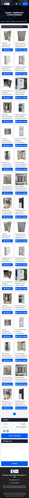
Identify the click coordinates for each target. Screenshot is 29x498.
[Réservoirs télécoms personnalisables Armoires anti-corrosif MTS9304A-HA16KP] (21, 107)
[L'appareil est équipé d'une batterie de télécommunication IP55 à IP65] (21, 60)
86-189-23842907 (23, 1)
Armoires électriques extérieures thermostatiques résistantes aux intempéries (20, 142)
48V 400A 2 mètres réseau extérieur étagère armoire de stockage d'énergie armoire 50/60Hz (20, 214)
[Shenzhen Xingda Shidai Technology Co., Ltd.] (7, 4)
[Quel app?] (4, 431)
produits (8, 21)
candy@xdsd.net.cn (7, 1)
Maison (3, 21)
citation (25, 3)
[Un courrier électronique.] (8, 431)
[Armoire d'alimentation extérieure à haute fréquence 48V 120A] (7, 131)
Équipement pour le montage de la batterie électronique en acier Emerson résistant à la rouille (7, 70)
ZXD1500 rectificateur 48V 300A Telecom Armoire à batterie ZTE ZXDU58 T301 (7, 46)
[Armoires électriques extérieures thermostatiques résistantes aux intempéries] (21, 131)
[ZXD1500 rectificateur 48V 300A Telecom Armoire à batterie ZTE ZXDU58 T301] (7, 36)
